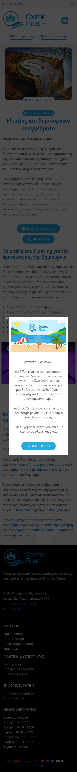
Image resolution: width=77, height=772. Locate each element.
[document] (38, 386)
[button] (6, 318)
